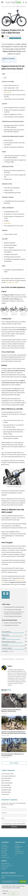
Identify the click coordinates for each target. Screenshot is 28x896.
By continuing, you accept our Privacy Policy (14, 824)
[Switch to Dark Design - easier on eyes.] (23, 2)
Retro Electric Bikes (6, 792)
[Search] (26, 2)
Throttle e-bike (5, 794)
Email (2, 818)
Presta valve (7, 223)
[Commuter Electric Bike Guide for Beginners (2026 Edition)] (14, 701)
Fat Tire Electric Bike (6, 787)
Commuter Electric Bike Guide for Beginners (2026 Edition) (11, 710)
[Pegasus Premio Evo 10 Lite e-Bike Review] (14, 26)
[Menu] (2, 2)
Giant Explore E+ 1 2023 (11, 282)
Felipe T (7, 36)
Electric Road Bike (5, 785)
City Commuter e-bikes (10, 6)
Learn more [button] (5, 890)
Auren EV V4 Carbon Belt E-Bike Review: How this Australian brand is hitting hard (13, 732)
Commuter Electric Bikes (8, 659)
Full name (3, 807)
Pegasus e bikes (20, 659)
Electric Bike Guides (6, 778)
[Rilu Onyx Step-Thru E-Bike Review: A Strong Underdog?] (14, 745)
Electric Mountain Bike (6, 783)
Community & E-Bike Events (8, 776)
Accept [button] (13, 893)
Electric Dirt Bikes (5, 780)
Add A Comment (14, 763)
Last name (4, 812)
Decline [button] (5, 893)
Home (2, 6)
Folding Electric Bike (6, 790)
